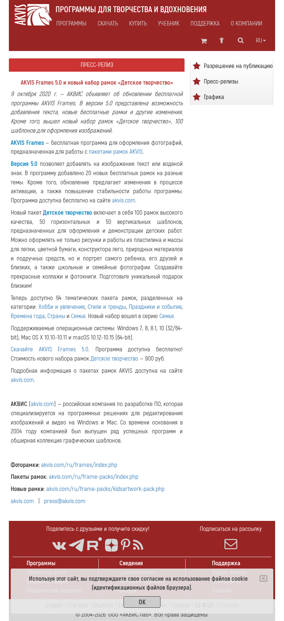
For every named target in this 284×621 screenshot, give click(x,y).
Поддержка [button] (205, 23)
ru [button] (259, 40)
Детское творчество (67, 212)
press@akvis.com (64, 501)
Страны (56, 316)
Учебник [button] (168, 23)
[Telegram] (76, 545)
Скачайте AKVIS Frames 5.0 (49, 349)
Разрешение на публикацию (238, 65)
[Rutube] (94, 544)
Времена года (28, 316)
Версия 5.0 (24, 164)
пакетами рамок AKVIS (116, 152)
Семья (78, 316)
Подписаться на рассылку (231, 529)
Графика (214, 96)
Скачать (108, 23)
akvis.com (123, 200)
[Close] (263, 578)
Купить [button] (138, 23)
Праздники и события (155, 307)
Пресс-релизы (221, 81)
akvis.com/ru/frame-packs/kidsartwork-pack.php (105, 489)
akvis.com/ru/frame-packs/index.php (93, 477)
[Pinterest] (125, 545)
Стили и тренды (107, 307)
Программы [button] (71, 23)
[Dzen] (111, 545)
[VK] (59, 545)
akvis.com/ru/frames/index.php (79, 465)
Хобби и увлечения (61, 307)
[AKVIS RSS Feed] (138, 545)
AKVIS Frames (27, 143)
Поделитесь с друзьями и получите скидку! (97, 529)
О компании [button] (246, 23)
